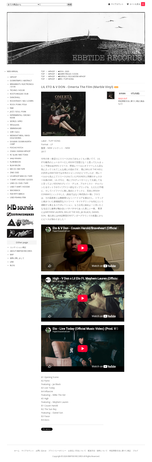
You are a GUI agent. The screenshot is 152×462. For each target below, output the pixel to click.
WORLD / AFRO (16, 121)
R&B (12, 108)
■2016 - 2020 (63, 71)
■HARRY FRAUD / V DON (68, 74)
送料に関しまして (17, 258)
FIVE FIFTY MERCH (17, 194)
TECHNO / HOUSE (17, 90)
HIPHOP (51, 71)
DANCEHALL (15, 97)
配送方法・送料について (97, 450)
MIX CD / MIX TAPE (17, 169)
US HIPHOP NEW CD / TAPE (21, 176)
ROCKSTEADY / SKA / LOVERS (21, 101)
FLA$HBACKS (15, 162)
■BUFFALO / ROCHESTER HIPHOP (72, 76)
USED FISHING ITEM (18, 197)
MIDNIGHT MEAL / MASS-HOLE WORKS (20, 136)
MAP (12, 254)
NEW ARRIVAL (12, 71)
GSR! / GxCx (14, 132)
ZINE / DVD (14, 172)
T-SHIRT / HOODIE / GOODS (21, 179)
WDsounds (14, 125)
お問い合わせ (41, 450)
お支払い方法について (77, 450)
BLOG (12, 265)
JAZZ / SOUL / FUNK (18, 111)
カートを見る (137, 4)
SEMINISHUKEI (15, 128)
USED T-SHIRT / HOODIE (20, 187)
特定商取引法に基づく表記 (120, 450)
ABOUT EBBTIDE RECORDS (21, 251)
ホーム (16, 450)
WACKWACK (15, 190)
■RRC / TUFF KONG (66, 79)
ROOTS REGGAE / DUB (19, 94)
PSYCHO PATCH (16, 147)
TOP (43, 71)
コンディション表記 (18, 247)
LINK (12, 262)
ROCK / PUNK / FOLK (18, 104)
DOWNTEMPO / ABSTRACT (21, 80)
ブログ (135, 450)
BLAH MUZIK (15, 165)
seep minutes (15, 158)
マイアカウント (117, 4)
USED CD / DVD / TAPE (19, 183)
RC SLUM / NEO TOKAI (19, 155)
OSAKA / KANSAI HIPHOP (20, 151)
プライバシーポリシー (57, 450)
